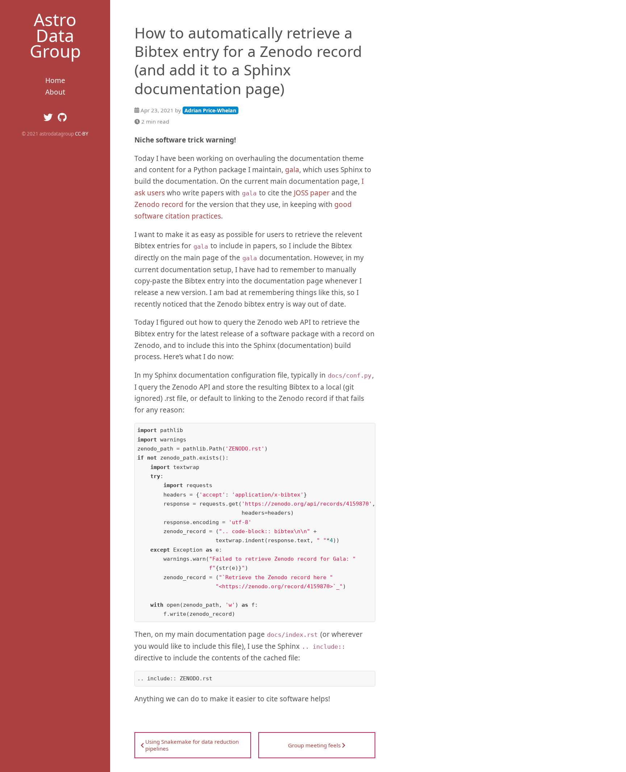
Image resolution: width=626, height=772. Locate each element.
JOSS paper (312, 193)
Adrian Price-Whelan (210, 110)
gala (292, 169)
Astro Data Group (55, 35)
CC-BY (81, 133)
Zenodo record (158, 204)
